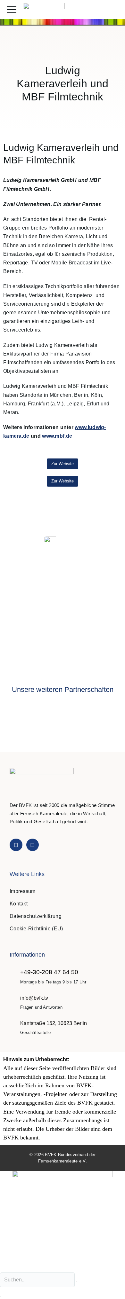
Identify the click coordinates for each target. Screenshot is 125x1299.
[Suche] (0, 1296)
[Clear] (76, 1281)
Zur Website (62, 463)
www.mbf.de (57, 436)
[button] (113, 9)
